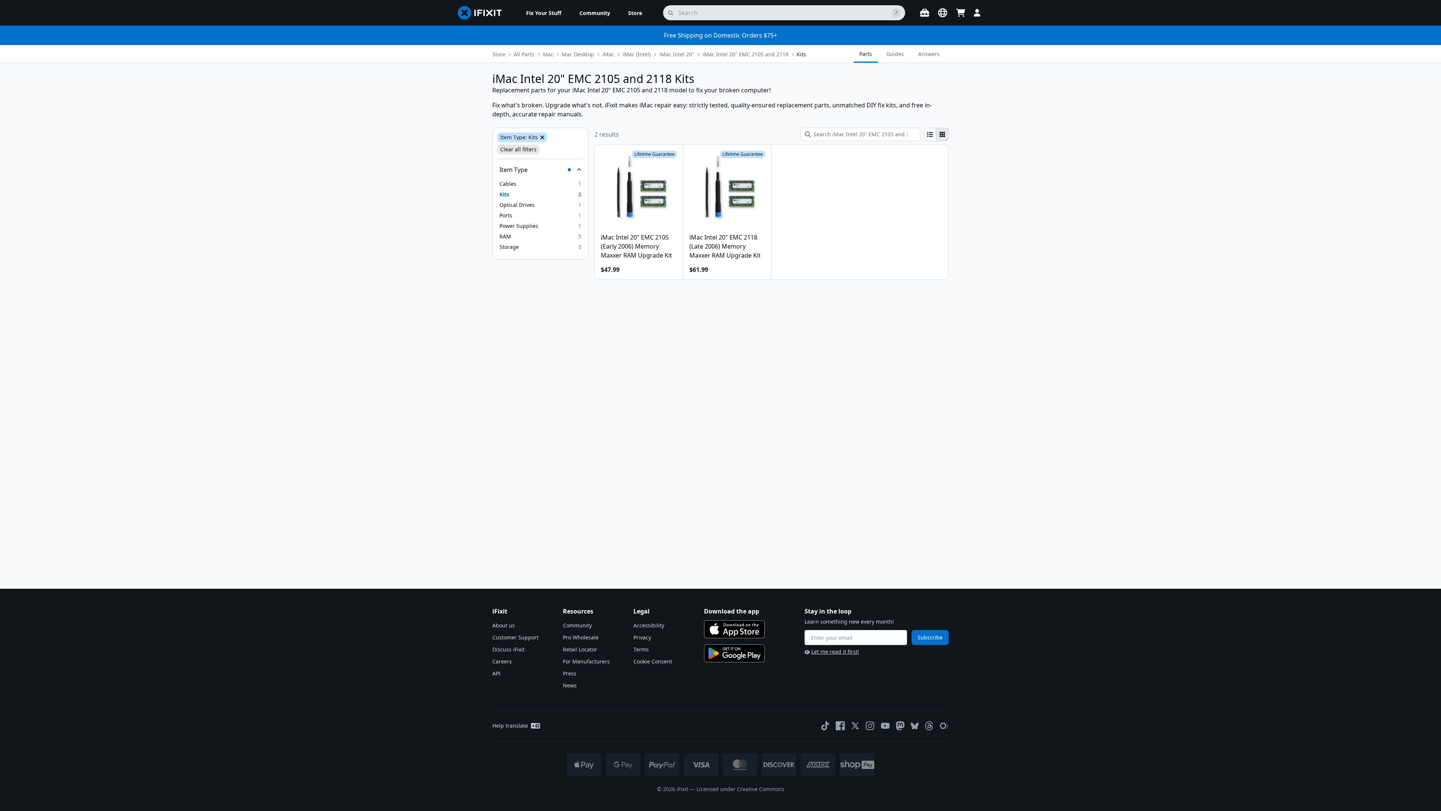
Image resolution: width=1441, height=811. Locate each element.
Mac (548, 54)
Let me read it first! (835, 651)
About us (503, 625)
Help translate (510, 725)
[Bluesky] (915, 726)
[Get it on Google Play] (734, 653)
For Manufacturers (586, 661)
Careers (502, 661)
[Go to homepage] (483, 13)
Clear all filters (518, 149)
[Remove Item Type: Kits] (541, 137)
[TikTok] (825, 725)
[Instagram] (870, 725)
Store (498, 54)
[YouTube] (885, 725)
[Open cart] (960, 12)
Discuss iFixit (508, 649)
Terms (641, 649)
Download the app (731, 611)
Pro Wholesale (581, 637)
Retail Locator (580, 649)
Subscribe (930, 637)
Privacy (642, 637)
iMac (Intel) (637, 54)
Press (569, 673)
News (570, 685)
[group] (936, 134)
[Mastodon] (900, 725)
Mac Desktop (578, 54)
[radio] (930, 134)
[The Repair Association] (944, 725)
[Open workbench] (924, 12)
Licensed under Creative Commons (740, 789)
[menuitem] (543, 13)
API (496, 673)
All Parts (524, 54)
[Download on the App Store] (734, 629)
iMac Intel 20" (676, 54)
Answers (929, 53)
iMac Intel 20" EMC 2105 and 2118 (745, 54)
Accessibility (648, 625)
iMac (608, 54)
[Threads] (929, 725)
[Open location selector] (942, 12)
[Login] (977, 13)
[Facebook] (840, 725)
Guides (895, 53)
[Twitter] (855, 725)
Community (577, 625)
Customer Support (515, 637)
